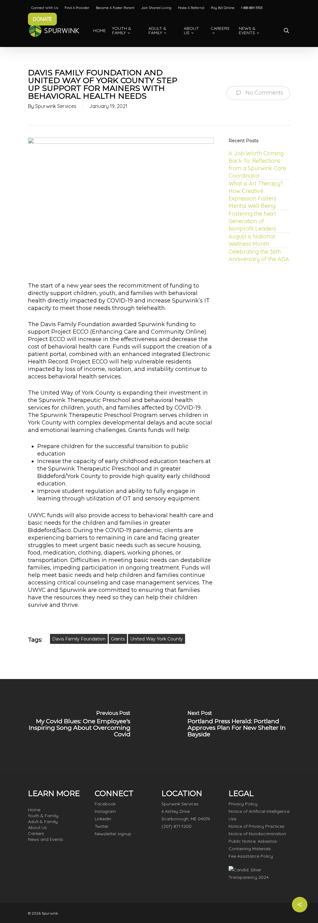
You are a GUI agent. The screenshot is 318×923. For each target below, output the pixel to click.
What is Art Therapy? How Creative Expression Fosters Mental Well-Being (256, 194)
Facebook (105, 804)
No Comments (263, 92)
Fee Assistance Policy (251, 856)
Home (34, 810)
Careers (36, 833)
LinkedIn (103, 819)
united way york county (156, 639)
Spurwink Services (55, 106)
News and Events (45, 839)
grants (118, 639)
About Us (37, 827)
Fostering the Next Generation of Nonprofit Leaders (252, 221)
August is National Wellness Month (252, 240)
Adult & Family (43, 821)
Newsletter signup (113, 833)
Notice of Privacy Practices (256, 826)
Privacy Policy (243, 804)
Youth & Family (43, 815)
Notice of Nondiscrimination (257, 833)
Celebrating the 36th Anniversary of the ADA (259, 255)
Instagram (105, 811)
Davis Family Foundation (79, 639)
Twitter (101, 826)
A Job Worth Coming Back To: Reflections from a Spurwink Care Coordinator (257, 164)
